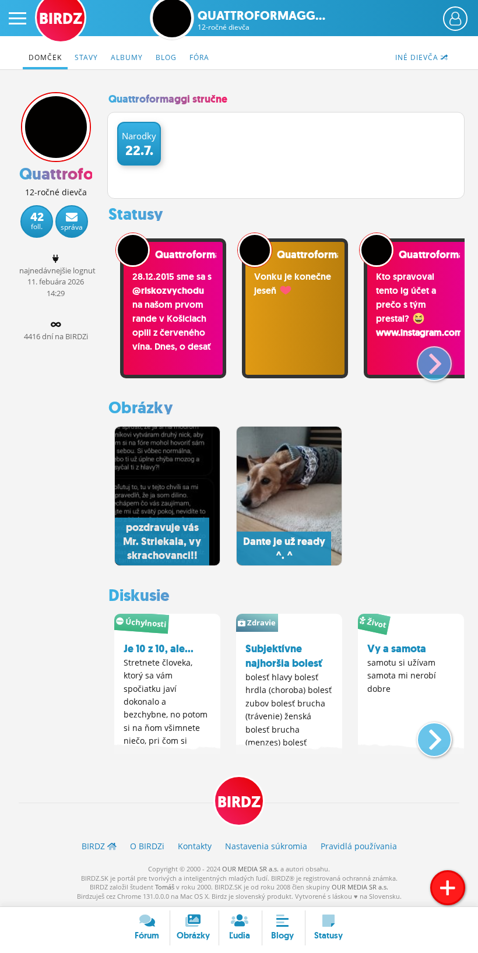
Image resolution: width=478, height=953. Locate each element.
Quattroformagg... (261, 20)
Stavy (86, 57)
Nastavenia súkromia (266, 846)
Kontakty (195, 846)
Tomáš (164, 886)
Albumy (127, 57)
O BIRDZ (147, 846)
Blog (166, 57)
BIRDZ (239, 802)
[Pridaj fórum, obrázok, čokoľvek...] (447, 887)
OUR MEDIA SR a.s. (250, 868)
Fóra (199, 57)
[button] (425, 359)
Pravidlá (359, 846)
